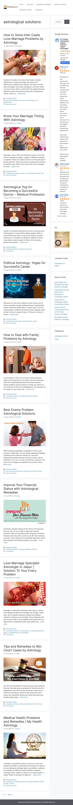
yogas (35, 321)
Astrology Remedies (25, 549)
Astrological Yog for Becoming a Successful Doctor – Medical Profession (24, 190)
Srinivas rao (64, 67)
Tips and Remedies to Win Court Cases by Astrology (22, 648)
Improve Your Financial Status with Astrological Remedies (21, 488)
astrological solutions (12, 100)
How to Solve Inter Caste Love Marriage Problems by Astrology (23, 38)
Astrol (7, 471)
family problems (33, 396)
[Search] (66, 22)
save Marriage (24, 632)
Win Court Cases (37, 704)
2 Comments (9, 251)
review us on (65, 62)
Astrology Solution (11, 98)
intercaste (22, 100)
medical (21, 249)
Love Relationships (13, 632)
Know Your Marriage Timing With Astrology (24, 118)
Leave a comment (11, 104)
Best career (22, 321)
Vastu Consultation (60, 4)
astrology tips (23, 396)
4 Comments (9, 706)
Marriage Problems (26, 10)
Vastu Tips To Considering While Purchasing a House (62, 302)
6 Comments (9, 551)
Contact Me (38, 10)
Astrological (9, 781)
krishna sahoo (65, 164)
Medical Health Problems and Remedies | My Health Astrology (23, 721)
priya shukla (64, 195)
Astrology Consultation (44, 4)
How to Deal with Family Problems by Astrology (21, 336)
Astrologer (9, 173)
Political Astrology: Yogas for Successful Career (24, 264)
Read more (22, 94)
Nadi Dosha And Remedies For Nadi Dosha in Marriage (61, 284)
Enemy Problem (37, 471)
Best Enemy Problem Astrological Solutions (19, 411)
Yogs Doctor (28, 249)
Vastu (57, 339)
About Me (30, 4)
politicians (29, 321)
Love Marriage (30, 100)
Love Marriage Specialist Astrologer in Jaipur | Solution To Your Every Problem (21, 568)
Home (21, 4)
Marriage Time (39, 173)
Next (10, 795)
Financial (34, 549)
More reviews (62, 216)
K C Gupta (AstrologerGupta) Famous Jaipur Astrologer (64, 43)
